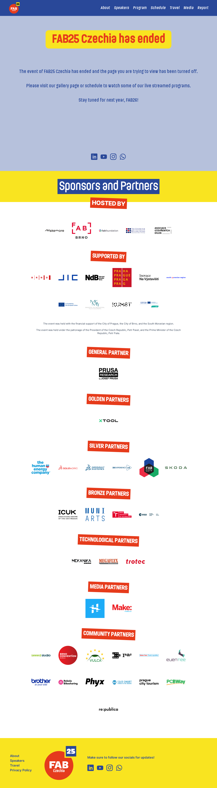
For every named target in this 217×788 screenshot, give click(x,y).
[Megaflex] (108, 561)
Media (189, 8)
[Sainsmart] (122, 682)
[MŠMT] (95, 304)
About (105, 8)
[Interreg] (149, 304)
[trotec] (135, 561)
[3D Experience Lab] (122, 467)
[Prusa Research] (108, 374)
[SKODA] (176, 467)
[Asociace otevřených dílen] (162, 230)
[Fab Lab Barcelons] (122, 655)
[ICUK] (68, 514)
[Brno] (41, 277)
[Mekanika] (81, 561)
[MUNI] (95, 514)
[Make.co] (122, 608)
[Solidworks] (68, 467)
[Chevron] (41, 467)
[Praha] (122, 277)
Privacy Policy (21, 770)
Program (140, 8)
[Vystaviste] (149, 277)
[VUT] (122, 514)
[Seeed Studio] (41, 655)
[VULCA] (95, 655)
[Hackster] (95, 608)
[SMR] (176, 277)
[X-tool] (108, 420)
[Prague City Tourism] (149, 682)
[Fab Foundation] (108, 230)
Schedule (158, 8)
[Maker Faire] (149, 655)
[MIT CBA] (135, 230)
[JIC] (68, 277)
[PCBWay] (176, 682)
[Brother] (41, 682)
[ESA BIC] (149, 514)
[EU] (68, 304)
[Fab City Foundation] (149, 467)
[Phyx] (95, 682)
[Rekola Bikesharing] (68, 682)
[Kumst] (122, 304)
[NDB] (95, 277)
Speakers (121, 8)
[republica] (108, 709)
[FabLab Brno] (81, 230)
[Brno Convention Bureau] (68, 655)
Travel (175, 8)
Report (203, 8)
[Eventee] (176, 655)
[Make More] (54, 230)
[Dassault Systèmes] (95, 467)
